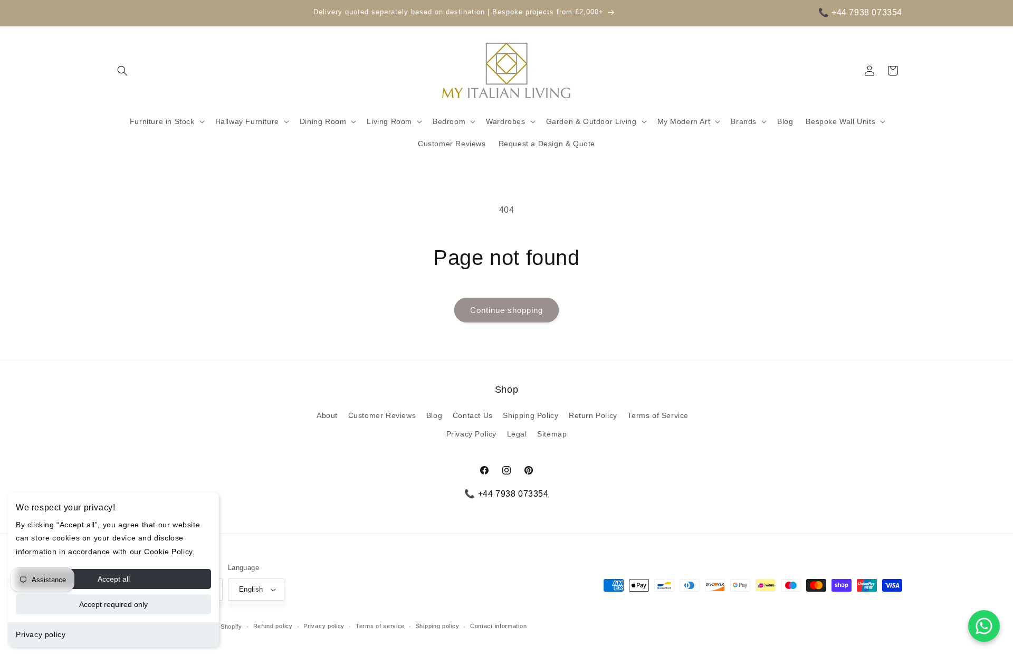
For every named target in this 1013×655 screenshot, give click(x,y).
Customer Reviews (382, 415)
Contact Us (473, 415)
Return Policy (593, 415)
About (327, 415)
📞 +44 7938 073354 (860, 12)
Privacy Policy (471, 434)
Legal (517, 434)
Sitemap (552, 434)
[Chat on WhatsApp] (984, 626)
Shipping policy (438, 626)
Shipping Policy (530, 415)
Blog (434, 415)
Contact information (498, 626)
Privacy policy (40, 634)
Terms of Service (658, 415)
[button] (122, 70)
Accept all (114, 579)
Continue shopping (506, 310)
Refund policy (273, 626)
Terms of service (380, 626)
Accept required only (113, 604)
